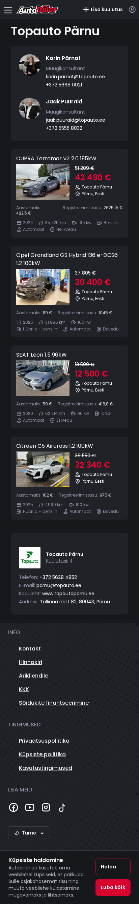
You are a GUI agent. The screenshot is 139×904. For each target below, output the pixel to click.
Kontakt (30, 648)
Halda (108, 866)
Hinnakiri (30, 662)
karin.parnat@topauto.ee (75, 76)
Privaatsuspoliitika (44, 741)
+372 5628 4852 (58, 577)
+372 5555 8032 (64, 128)
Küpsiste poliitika (42, 754)
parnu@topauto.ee (58, 585)
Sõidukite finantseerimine (54, 703)
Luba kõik (113, 887)
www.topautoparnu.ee (68, 593)
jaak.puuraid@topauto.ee (75, 120)
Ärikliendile (33, 676)
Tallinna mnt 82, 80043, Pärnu (75, 601)
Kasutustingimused (45, 768)
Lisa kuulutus (107, 9)
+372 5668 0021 (64, 84)
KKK (24, 689)
